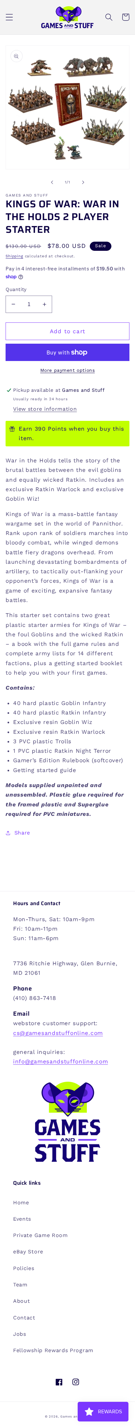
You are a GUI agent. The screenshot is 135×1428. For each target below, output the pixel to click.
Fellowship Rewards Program (53, 1350)
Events (22, 1219)
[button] (9, 17)
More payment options (67, 370)
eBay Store (28, 1251)
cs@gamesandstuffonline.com (58, 1033)
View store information (45, 409)
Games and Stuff (75, 1416)
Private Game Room (40, 1235)
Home (21, 1202)
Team (20, 1285)
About (21, 1301)
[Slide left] (52, 182)
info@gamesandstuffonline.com (60, 1061)
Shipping (14, 256)
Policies (23, 1268)
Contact (24, 1318)
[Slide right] (83, 182)
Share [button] (22, 833)
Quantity (16, 289)
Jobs (19, 1334)
